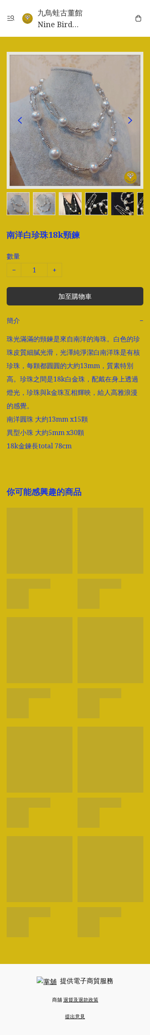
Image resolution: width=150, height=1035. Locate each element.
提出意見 (75, 1016)
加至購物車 (75, 296)
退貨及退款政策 (80, 999)
